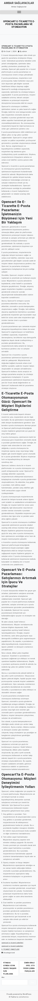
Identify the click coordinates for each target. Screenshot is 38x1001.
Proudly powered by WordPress (19, 994)
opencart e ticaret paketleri (12, 946)
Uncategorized (9, 953)
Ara (3, 977)
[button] (19, 12)
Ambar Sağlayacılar (19, 3)
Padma (13, 997)
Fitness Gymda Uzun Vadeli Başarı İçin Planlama (9, 968)
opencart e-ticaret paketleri (12, 943)
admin (24, 51)
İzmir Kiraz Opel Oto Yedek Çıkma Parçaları (29, 967)
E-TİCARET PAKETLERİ (10, 949)
